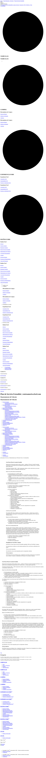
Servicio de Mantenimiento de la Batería (12, 411)
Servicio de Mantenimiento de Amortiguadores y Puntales (15, 417)
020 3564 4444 (3, 375)
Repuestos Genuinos (4, 247)
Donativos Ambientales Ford (5, 182)
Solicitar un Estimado (4, 116)
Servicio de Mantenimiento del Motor (11, 414)
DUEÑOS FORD (4, 706)
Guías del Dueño (6, 716)
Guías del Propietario (4, 261)
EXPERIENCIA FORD (6, 692)
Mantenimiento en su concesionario (11, 404)
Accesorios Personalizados (5, 253)
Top (1, 652)
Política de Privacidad (6, 733)
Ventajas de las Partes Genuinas (10, 406)
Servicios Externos (3, 257)
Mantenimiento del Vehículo (5, 251)
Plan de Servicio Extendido (5, 249)
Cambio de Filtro (8, 415)
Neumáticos (7, 410)
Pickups (4, 666)
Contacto (4, 452)
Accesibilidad (2, 5)
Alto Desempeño (6, 667)
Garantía (1, 255)
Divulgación (3, 655)
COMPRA (2, 677)
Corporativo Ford (3, 179)
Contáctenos (5, 752)
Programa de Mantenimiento (5, 259)
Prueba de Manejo (3, 114)
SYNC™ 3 (5, 425)
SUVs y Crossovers (6, 665)
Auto (3, 664)
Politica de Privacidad (6, 751)
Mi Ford (1, 265)
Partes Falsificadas (8, 407)
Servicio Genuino (3, 245)
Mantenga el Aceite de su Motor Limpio (12, 416)
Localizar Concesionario (7, 682)
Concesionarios (5, 453)
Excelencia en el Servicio (9, 403)
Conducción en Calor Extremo (10, 419)
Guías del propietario (6, 424)
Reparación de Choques (9, 413)
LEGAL (2, 731)
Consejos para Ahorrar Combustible (11, 418)
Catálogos (2, 117)
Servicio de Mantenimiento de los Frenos (12, 412)
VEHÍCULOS (3, 662)
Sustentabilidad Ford (4, 189)
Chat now (2, 391)
